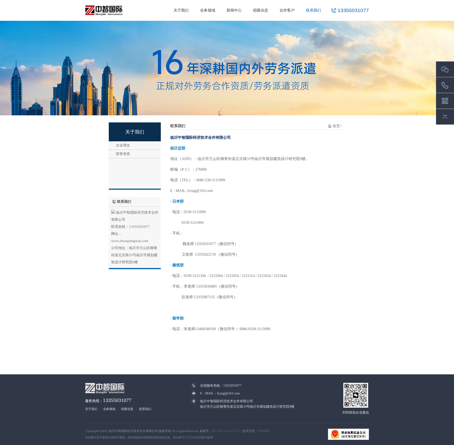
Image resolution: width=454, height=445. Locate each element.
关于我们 (181, 10)
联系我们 (313, 10)
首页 (336, 126)
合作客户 (287, 10)
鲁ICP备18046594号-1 (227, 431)
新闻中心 (234, 10)
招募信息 (260, 10)
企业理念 (123, 145)
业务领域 (207, 10)
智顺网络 (264, 431)
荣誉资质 (123, 154)
